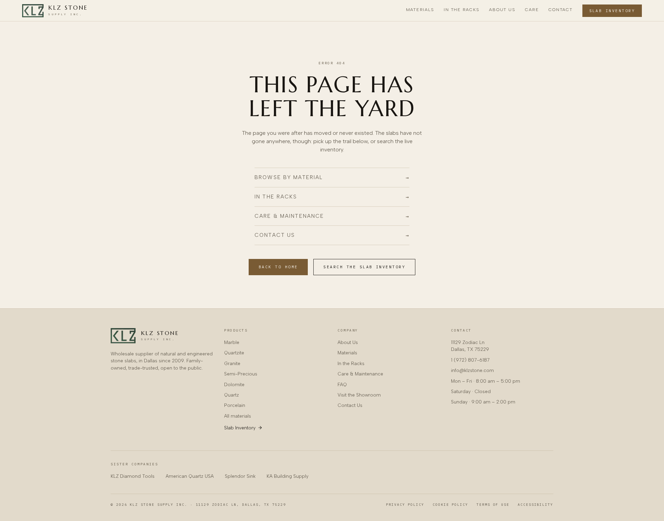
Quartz (231, 395)
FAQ (342, 384)
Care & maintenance (332, 216)
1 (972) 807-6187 (470, 360)
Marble (231, 342)
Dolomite (234, 384)
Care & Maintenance (360, 373)
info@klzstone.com (472, 370)
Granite (232, 363)
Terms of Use (493, 504)
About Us (502, 9)
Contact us (332, 235)
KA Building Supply (287, 476)
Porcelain (234, 405)
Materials (420, 9)
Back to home (278, 266)
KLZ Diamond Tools (133, 476)
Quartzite (234, 352)
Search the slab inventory (364, 266)
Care (532, 9)
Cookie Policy (450, 504)
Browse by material (332, 177)
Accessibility (535, 504)
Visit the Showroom (359, 395)
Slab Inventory (612, 10)
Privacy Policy (405, 504)
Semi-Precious (240, 373)
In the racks (332, 196)
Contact (560, 9)
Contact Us (350, 405)
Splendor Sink (240, 476)
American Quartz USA (190, 476)
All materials (237, 416)
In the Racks (461, 9)
